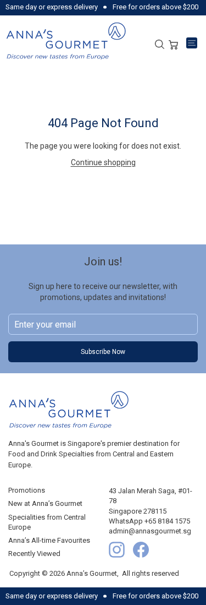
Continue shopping (103, 162)
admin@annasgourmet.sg (150, 531)
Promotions (26, 490)
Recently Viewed (34, 553)
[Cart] (173, 43)
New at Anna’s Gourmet (45, 503)
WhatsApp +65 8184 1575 (149, 521)
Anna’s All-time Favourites (49, 540)
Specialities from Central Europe (47, 522)
